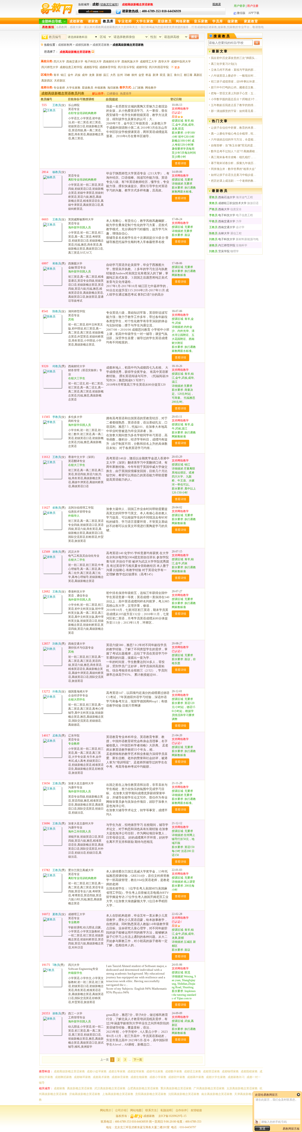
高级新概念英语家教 (79, 1088)
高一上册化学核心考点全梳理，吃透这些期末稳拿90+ (234, 133)
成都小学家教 (157, 1077)
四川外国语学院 (159, 67)
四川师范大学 (49, 67)
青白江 (178, 75)
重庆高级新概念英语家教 (176, 1088)
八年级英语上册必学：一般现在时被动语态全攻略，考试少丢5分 (234, 75)
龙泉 (92, 75)
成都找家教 (82, 44)
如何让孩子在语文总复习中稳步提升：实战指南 (234, 175)
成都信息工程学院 (71, 67)
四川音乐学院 (126, 67)
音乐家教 (201, 21)
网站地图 (136, 1110)
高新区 (198, 75)
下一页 (138, 1059)
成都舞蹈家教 (63, 1077)
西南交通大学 (74, 61)
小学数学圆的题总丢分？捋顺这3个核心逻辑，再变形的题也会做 (234, 99)
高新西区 (47, 80)
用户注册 (252, 6)
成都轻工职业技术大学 (228, 203)
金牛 (70, 75)
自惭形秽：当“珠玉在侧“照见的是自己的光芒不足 (234, 145)
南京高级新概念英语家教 (216, 1094)
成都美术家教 (101, 1077)
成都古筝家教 (117, 1071)
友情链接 (196, 1110)
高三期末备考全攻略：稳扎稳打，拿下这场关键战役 (234, 157)
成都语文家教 (192, 1071)
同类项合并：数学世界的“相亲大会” (233, 169)
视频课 (216, 4)
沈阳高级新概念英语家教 (183, 1094)
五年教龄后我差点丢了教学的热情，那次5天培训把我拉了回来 (234, 105)
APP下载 (253, 13)
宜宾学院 (219, 251)
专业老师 (125, 21)
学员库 (217, 21)
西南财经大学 (111, 61)
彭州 (120, 75)
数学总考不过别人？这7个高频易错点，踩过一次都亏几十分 (234, 151)
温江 (106, 75)
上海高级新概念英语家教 (117, 1094)
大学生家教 (145, 21)
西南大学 (219, 209)
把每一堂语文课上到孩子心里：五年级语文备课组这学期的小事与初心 (234, 93)
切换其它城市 (109, 4)
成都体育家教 (120, 1077)
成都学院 (141, 67)
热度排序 (125, 93)
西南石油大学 (222, 197)
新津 (155, 75)
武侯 (77, 75)
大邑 (113, 75)
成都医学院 (91, 67)
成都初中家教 (176, 1077)
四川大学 (59, 61)
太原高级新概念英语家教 (242, 1088)
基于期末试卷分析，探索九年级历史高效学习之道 (234, 163)
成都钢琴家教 (82, 1077)
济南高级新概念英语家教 (84, 1094)
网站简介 (105, 1110)
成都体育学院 (107, 67)
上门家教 (138, 87)
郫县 (148, 75)
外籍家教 (100, 87)
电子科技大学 (93, 61)
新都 (99, 75)
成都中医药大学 (181, 61)
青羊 (56, 75)
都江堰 (188, 75)
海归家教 (113, 87)
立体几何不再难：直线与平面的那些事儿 (234, 69)
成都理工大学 (148, 61)
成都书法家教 (154, 1071)
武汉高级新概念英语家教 (110, 1088)
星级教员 (165, 21)
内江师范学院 (222, 245)
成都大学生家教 (216, 1077)
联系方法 (151, 1110)
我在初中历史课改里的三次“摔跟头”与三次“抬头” (234, 58)
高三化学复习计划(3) (224, 64)
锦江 (63, 75)
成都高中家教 (195, 1077)
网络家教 (183, 21)
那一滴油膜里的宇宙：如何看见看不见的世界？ (234, 111)
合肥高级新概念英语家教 (143, 1088)
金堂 (141, 75)
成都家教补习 (236, 1077)
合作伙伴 (181, 1110)
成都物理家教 (230, 1071)
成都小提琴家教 (97, 1071)
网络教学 (150, 87)
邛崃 (127, 75)
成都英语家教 (100, 44)
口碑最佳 (112, 93)
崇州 (134, 75)
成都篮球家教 (135, 1071)
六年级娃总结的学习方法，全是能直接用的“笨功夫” (234, 139)
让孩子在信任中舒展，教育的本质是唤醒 (234, 127)
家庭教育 (251, 21)
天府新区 (59, 80)
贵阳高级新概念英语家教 (150, 1094)
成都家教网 (65, 44)
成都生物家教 (138, 1077)
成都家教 (76, 21)
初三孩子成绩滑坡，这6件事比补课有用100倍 (234, 81)
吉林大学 (219, 233)
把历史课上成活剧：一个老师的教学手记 (234, 180)
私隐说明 (166, 1110)
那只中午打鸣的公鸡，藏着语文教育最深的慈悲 (234, 87)
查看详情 (180, 163)
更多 (177, 67)
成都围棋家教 (249, 1071)
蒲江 (169, 75)
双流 (162, 75)
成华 (85, 75)
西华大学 (164, 61)
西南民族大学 (130, 61)
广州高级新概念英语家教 (209, 1088)
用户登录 (239, 6)
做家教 (232, 21)
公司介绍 (120, 1110)
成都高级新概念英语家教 (69, 1071)
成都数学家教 (173, 1071)
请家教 (93, 21)
